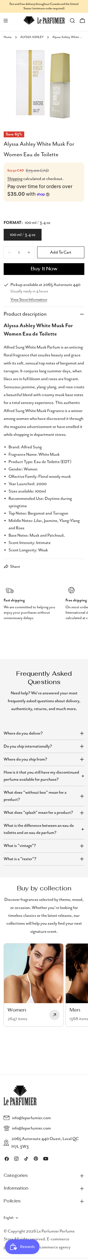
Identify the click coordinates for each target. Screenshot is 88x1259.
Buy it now (44, 269)
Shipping (14, 178)
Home (7, 37)
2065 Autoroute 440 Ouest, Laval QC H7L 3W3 (45, 1142)
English (8, 1218)
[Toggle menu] (6, 21)
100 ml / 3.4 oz (22, 234)
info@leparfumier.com (31, 1118)
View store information (29, 300)
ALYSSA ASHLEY (32, 37)
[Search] (72, 21)
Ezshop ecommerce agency (47, 1247)
